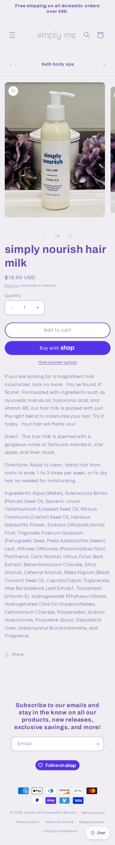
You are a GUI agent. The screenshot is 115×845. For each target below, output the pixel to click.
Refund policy (93, 813)
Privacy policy (28, 822)
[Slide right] (70, 236)
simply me (33, 813)
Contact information (60, 831)
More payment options (57, 362)
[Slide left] (45, 236)
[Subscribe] (97, 744)
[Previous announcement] (11, 64)
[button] (12, 35)
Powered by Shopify (59, 813)
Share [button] (17, 654)
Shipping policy (92, 822)
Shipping (12, 285)
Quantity (13, 296)
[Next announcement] (104, 64)
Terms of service (59, 822)
